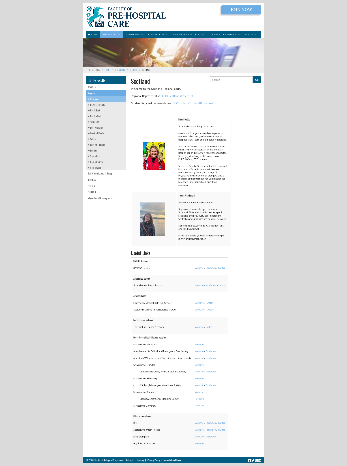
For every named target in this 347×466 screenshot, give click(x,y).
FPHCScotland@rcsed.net (177, 96)
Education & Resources (186, 34)
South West (95, 167)
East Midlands (96, 127)
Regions (133, 69)
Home (94, 34)
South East (95, 156)
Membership (132, 34)
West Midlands (97, 133)
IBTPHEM (92, 179)
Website (199, 267)
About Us (92, 87)
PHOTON (92, 192)
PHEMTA (91, 186)
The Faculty (109, 34)
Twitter (221, 267)
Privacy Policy (153, 460)
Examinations (156, 34)
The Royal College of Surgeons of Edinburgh (114, 460)
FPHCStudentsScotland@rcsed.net (192, 103)
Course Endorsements (222, 34)
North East (95, 110)
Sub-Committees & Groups (100, 173)
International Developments (100, 198)
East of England (97, 144)
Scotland (94, 99)
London (93, 150)
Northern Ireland (98, 105)
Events (249, 34)
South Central (96, 162)
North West (95, 116)
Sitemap (140, 460)
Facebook (211, 267)
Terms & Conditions (172, 460)
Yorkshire (94, 122)
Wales (93, 139)
